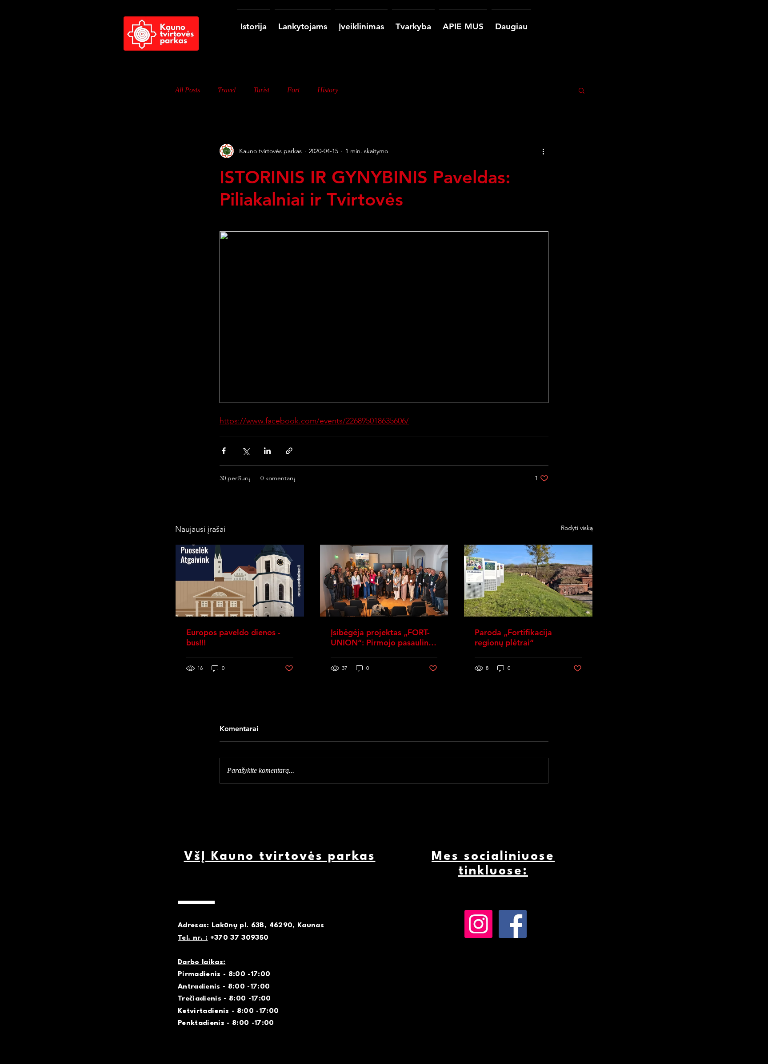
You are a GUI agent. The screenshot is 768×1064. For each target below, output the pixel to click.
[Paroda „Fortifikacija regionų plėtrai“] (528, 581)
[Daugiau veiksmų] (543, 151)
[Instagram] (478, 924)
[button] (581, 90)
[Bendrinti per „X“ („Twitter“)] (245, 451)
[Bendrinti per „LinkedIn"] (267, 451)
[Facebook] (513, 924)
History (327, 90)
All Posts (187, 90)
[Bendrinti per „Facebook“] (224, 451)
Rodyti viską (577, 528)
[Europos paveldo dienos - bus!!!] (240, 581)
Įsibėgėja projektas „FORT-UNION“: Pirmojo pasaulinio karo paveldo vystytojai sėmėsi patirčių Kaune (383, 637)
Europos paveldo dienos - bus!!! (233, 637)
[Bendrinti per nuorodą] (289, 451)
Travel (227, 90)
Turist (261, 90)
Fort (293, 90)
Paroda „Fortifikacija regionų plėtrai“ (513, 637)
